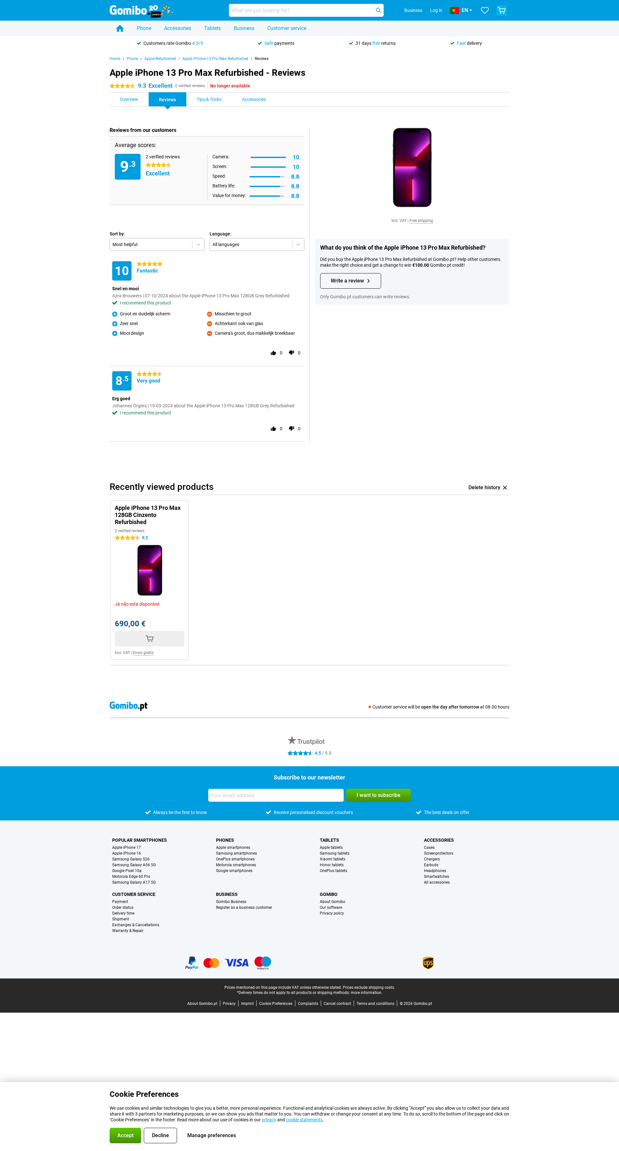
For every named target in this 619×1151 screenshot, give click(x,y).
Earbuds (431, 865)
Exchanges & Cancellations (135, 925)
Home (115, 58)
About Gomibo (332, 901)
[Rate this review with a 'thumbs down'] (291, 353)
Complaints (308, 1003)
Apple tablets (331, 847)
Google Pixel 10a (127, 870)
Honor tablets (332, 865)
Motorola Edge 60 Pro (131, 876)
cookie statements (304, 1119)
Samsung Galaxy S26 (131, 859)
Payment (120, 901)
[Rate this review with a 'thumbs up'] (273, 353)
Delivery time (123, 913)
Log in (436, 10)
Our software (331, 907)
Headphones (435, 870)
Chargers (432, 859)
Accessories (177, 28)
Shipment (120, 919)
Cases (429, 847)
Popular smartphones (139, 840)
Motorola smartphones (236, 865)
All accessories (437, 882)
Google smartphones (234, 870)
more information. (366, 992)
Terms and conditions (375, 1003)
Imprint (247, 1003)
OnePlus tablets (333, 870)
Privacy (229, 1003)
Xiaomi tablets (332, 859)
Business (244, 28)
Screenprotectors (438, 853)
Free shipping (421, 220)
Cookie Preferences (275, 1003)
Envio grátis (143, 652)
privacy (269, 1119)
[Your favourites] (485, 10)
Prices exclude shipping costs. (369, 987)
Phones (225, 840)
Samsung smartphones (236, 853)
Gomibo (329, 894)
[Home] (120, 28)
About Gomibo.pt (202, 1003)
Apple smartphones (233, 847)
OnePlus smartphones (235, 859)
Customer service (286, 28)
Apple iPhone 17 (126, 847)
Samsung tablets (334, 853)
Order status (122, 907)
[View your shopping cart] (501, 10)
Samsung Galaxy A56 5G (134, 865)
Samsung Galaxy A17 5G (134, 882)
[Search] (378, 10)
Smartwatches (436, 876)
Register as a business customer (244, 907)
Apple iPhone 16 (126, 853)
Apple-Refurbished (160, 58)
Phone (144, 28)
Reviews (262, 58)
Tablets (212, 28)
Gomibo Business (231, 901)
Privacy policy (332, 913)
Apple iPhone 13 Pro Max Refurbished (215, 58)
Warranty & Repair (127, 930)
